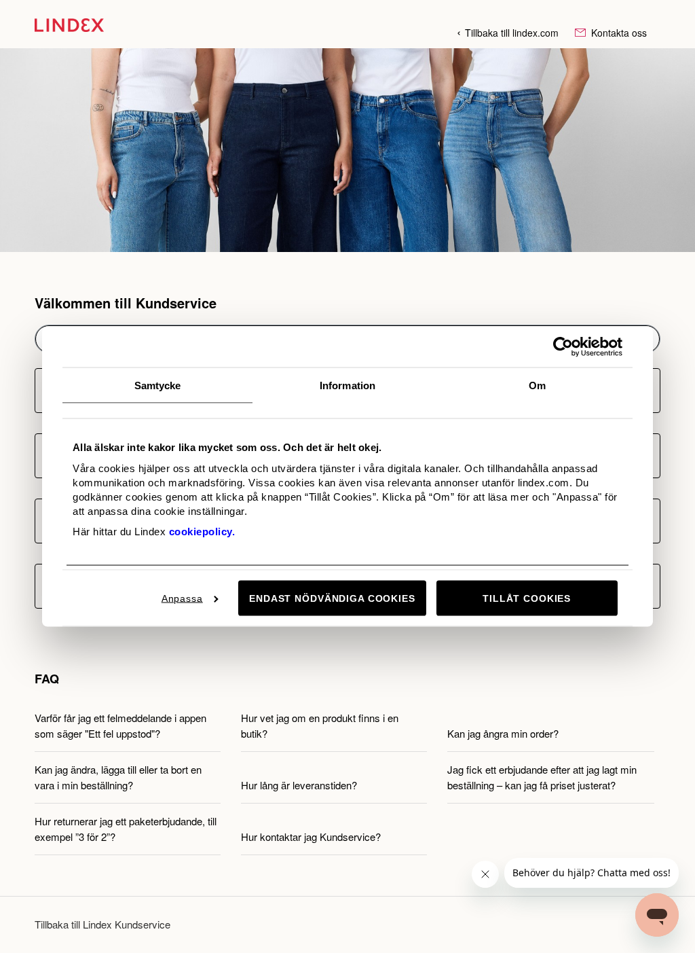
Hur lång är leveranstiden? (299, 785)
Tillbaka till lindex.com (512, 32)
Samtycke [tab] (157, 385)
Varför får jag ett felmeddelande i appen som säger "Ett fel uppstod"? (120, 725)
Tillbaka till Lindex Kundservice (102, 924)
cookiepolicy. (202, 531)
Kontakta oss (617, 32)
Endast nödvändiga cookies (332, 597)
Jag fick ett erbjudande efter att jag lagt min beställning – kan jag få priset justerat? (542, 777)
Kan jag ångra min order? (503, 733)
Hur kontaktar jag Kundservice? (311, 836)
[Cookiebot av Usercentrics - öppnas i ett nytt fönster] (563, 346)
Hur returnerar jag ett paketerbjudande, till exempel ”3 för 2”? (126, 829)
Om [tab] (537, 385)
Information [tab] (347, 385)
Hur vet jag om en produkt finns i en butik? (319, 725)
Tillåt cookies (527, 597)
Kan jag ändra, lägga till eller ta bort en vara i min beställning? (118, 777)
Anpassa (182, 597)
